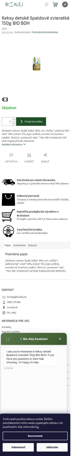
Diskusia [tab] (32, 245)
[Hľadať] (46, 4)
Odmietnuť (18, 447)
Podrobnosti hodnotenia (45, 32)
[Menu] (65, 4)
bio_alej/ (11, 312)
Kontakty (6, 327)
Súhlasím (52, 447)
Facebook (12, 307)
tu (37, 427)
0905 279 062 (14, 302)
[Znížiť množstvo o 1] (14, 124)
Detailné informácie (12, 144)
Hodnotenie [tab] (19, 245)
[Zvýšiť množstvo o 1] (14, 119)
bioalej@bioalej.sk (16, 297)
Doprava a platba (11, 332)
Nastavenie (35, 436)
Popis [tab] (8, 245)
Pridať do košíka (33, 121)
